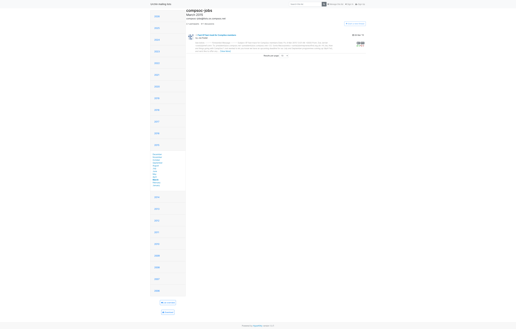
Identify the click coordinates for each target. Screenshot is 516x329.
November (157, 157)
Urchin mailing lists (160, 4)
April (155, 177)
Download (168, 312)
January (156, 185)
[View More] (225, 51)
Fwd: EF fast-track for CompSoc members (216, 35)
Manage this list (336, 4)
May (154, 174)
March (156, 180)
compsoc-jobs (199, 10)
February (156, 182)
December (157, 154)
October (156, 160)
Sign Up (361, 4)
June (155, 171)
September (157, 163)
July (154, 168)
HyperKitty (257, 326)
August (156, 165)
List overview (169, 302)
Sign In (350, 4)
